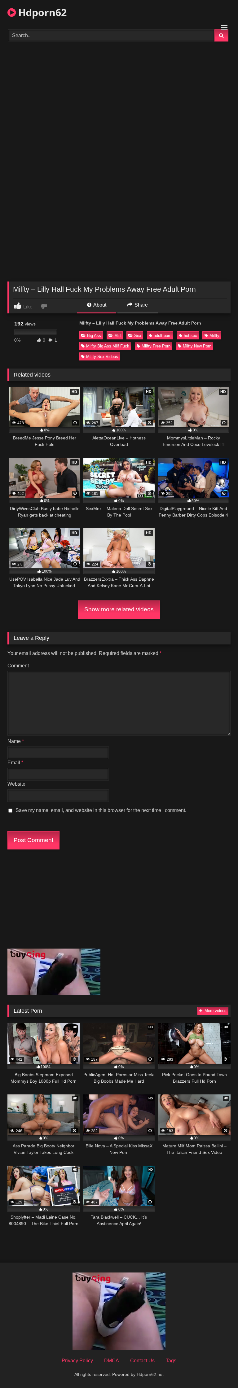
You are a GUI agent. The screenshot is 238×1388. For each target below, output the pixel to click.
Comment (18, 665)
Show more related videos (119, 609)
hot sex (190, 335)
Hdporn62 (41, 12)
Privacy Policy (77, 1360)
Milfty (214, 335)
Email (15, 762)
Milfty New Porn (197, 346)
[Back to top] (219, 1370)
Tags (171, 1360)
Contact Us (142, 1360)
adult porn (162, 335)
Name (15, 741)
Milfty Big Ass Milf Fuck (107, 346)
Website (16, 784)
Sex (137, 335)
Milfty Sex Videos (102, 356)
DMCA (111, 1360)
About (99, 305)
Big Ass (94, 335)
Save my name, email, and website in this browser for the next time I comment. (100, 810)
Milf (117, 335)
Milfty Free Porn (156, 346)
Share (140, 305)
